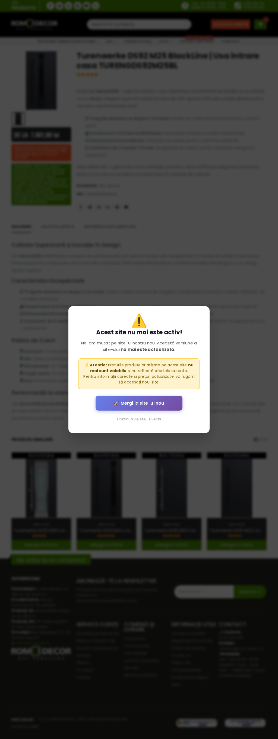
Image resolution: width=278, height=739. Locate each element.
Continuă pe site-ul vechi (139, 418)
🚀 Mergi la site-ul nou (139, 403)
